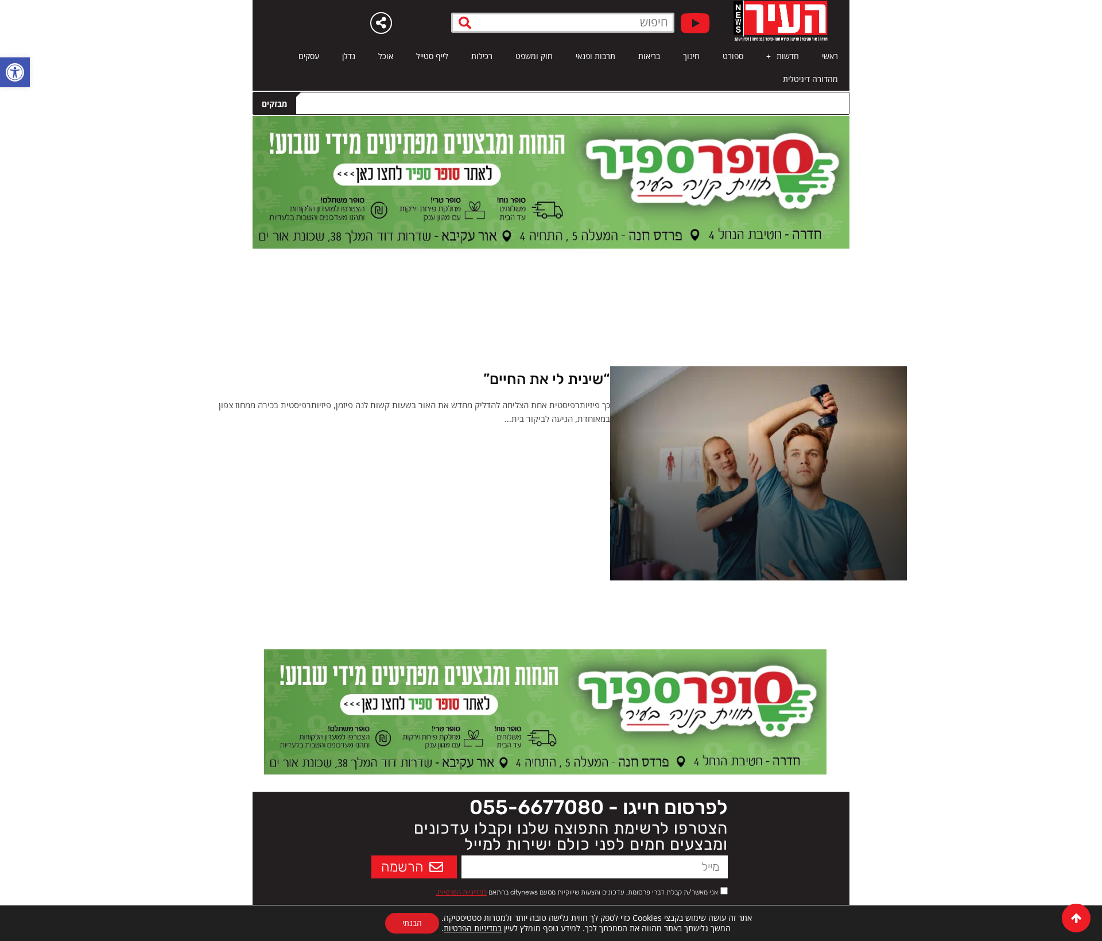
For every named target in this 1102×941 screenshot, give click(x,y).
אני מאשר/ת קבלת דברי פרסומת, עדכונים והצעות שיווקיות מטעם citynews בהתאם (577, 892)
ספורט (733, 56)
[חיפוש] (465, 23)
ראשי (830, 56)
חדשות (788, 56)
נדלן (348, 56)
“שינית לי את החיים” (546, 379)
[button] (15, 72)
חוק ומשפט (534, 56)
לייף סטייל (432, 56)
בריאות (649, 56)
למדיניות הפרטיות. (461, 892)
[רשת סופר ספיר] (551, 181)
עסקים (308, 56)
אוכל (385, 56)
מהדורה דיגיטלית (810, 78)
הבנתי (412, 922)
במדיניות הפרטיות (473, 928)
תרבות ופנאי (595, 56)
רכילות (481, 56)
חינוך (691, 56)
